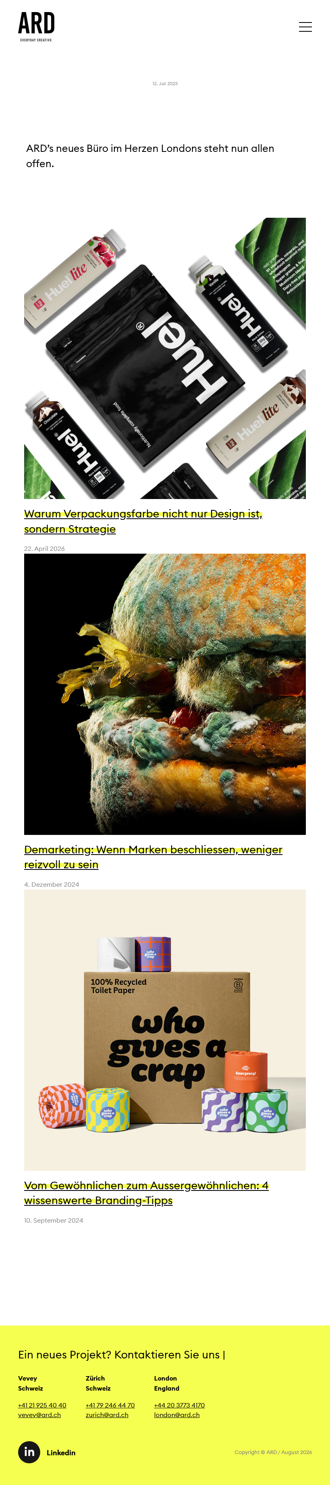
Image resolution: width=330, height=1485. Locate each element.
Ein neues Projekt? (66, 1354)
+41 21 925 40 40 (42, 1405)
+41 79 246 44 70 (110, 1405)
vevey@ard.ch (39, 1415)
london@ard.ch (177, 1415)
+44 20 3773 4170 (179, 1405)
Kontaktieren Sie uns (169, 1354)
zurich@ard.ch (107, 1415)
